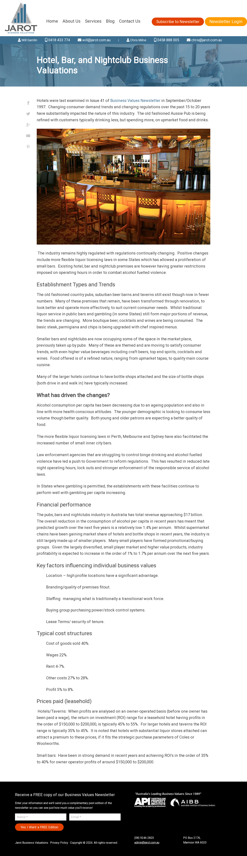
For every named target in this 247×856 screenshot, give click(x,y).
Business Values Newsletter (135, 100)
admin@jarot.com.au (146, 842)
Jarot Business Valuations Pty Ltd (21, 18)
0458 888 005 (167, 40)
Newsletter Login (225, 21)
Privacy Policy (59, 842)
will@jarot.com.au (95, 40)
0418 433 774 (58, 40)
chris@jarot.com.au (206, 40)
